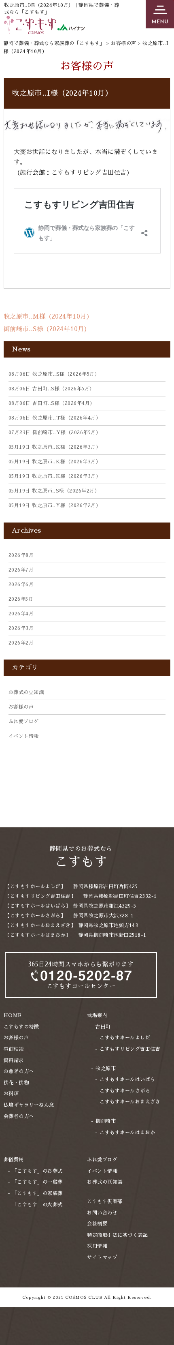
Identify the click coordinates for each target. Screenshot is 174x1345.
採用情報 (97, 1246)
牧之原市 (105, 1068)
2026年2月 (21, 642)
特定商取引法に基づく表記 (117, 1235)
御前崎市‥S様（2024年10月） (47, 329)
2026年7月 (21, 570)
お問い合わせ (102, 1212)
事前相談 (14, 1049)
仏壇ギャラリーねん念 (29, 1105)
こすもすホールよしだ (125, 1037)
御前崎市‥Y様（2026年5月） (54, 432)
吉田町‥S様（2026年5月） (51, 388)
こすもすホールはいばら (127, 1079)
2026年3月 (21, 628)
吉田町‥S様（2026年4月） (51, 403)
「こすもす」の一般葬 (37, 1182)
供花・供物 (16, 1082)
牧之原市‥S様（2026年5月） (54, 374)
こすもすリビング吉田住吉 (130, 1049)
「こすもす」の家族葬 (37, 1193)
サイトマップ (102, 1257)
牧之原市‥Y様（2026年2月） (54, 505)
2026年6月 (21, 584)
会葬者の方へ (19, 1116)
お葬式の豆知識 (26, 692)
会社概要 (97, 1223)
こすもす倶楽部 (105, 1201)
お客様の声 (21, 707)
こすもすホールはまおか (127, 1132)
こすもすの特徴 (21, 1026)
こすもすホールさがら (125, 1090)
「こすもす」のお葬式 (37, 1171)
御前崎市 (105, 1121)
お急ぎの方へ (19, 1071)
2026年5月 (21, 599)
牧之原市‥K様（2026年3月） (54, 447)
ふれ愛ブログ (23, 721)
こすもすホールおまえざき (130, 1101)
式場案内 (97, 1015)
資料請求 (14, 1060)
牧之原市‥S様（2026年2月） (54, 490)
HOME (13, 1015)
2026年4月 (21, 613)
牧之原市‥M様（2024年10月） (48, 316)
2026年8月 (21, 555)
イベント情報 (23, 736)
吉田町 (103, 1026)
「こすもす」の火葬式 (37, 1204)
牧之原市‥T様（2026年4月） (54, 417)
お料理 (11, 1093)
